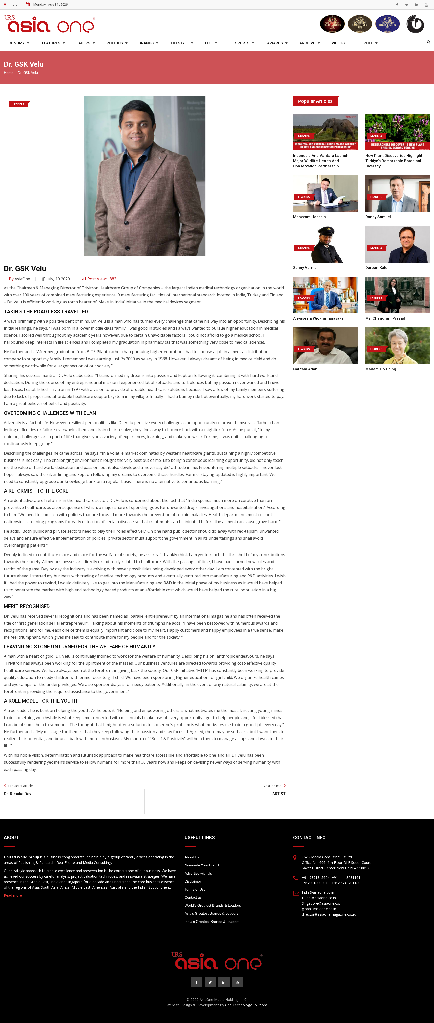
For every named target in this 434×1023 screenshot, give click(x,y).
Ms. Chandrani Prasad (385, 318)
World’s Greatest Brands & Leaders (213, 905)
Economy (15, 43)
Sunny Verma (305, 267)
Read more (13, 895)
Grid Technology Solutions (246, 1005)
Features (51, 43)
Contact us (193, 897)
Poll (368, 43)
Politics (114, 43)
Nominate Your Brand (202, 865)
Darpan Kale (376, 267)
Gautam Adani (305, 369)
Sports (242, 43)
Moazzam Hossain (309, 217)
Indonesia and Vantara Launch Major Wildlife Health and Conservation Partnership (320, 160)
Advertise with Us (198, 873)
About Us (192, 857)
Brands (146, 43)
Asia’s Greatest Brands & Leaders (211, 913)
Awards (275, 43)
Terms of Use (195, 889)
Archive (307, 43)
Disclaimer (193, 881)
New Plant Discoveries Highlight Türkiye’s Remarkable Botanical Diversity (393, 160)
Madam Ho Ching (380, 369)
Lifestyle (180, 43)
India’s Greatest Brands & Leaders (212, 921)
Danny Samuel (378, 217)
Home (8, 73)
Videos (338, 43)
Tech (207, 43)
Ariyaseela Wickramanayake (318, 318)
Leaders (82, 43)
